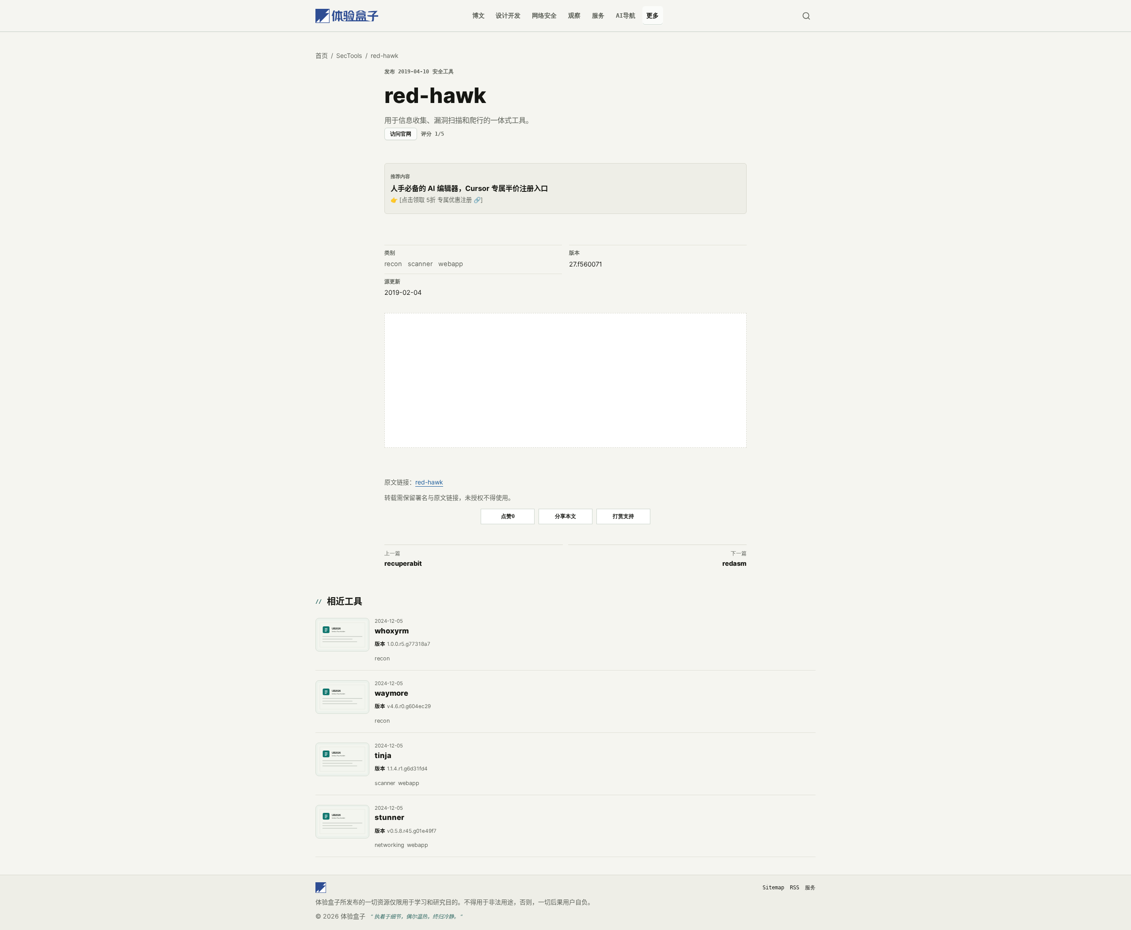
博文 (478, 15)
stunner (389, 817)
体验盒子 (353, 916)
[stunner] (342, 822)
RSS (794, 887)
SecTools (349, 55)
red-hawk (429, 482)
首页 (321, 55)
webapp (450, 264)
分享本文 (565, 516)
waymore (391, 693)
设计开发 (508, 15)
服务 (598, 15)
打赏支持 (623, 516)
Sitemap (773, 887)
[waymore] (342, 697)
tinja (383, 755)
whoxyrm (392, 630)
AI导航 (625, 15)
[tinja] (342, 759)
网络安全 (544, 15)
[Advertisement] (565, 380)
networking (389, 845)
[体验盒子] (346, 15)
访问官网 (400, 134)
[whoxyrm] (342, 635)
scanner (420, 264)
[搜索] (806, 15)
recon (393, 264)
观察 (574, 15)
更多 (652, 15)
